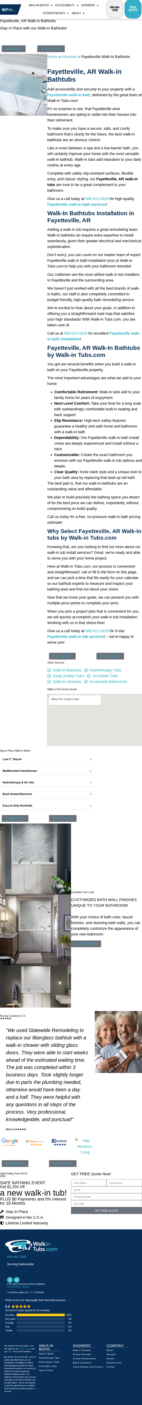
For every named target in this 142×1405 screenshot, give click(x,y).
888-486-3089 (115, 9)
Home (52, 56)
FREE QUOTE (132, 9)
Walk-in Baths (39, 5)
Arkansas (69, 56)
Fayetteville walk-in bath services (76, 204)
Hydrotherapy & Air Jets (18, 782)
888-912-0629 (97, 199)
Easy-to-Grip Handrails (17, 805)
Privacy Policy (25, 1349)
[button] (47, 759)
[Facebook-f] (10, 1280)
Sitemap (25, 1287)
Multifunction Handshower (20, 770)
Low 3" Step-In (12, 759)
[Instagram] (17, 1280)
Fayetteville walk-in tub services (75, 636)
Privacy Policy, (14, 1287)
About (76, 13)
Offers (31, 1292)
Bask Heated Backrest (17, 794)
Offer (10, 1352)
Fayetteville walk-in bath (68, 95)
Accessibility (65, 5)
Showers (88, 5)
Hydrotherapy (54, 13)
